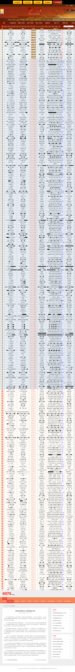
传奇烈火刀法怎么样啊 (57, 651)
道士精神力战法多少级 (57, 620)
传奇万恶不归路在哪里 (57, 646)
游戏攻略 (10, 601)
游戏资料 (23, 601)
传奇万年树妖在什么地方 (57, 625)
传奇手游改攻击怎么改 (57, 630)
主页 (5, 598)
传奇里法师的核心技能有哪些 (12, 659)
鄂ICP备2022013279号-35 (52, 668)
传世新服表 (59, 601)
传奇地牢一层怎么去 (56, 656)
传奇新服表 (43, 601)
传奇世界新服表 (67, 601)
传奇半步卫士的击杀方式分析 (41, 659)
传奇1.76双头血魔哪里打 (57, 623)
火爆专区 (29, 601)
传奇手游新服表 (51, 601)
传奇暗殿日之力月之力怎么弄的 (58, 628)
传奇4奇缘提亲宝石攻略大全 (58, 649)
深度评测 (16, 601)
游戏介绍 (36, 601)
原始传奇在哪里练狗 (56, 654)
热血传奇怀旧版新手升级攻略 (58, 641)
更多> (71, 609)
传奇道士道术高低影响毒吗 (58, 644)
